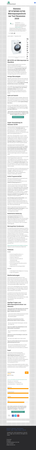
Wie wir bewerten (18, 27)
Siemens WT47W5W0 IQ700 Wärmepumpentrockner (17, 379)
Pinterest (20, 429)
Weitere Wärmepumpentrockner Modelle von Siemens (17, 245)
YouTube (15, 429)
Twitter (12, 429)
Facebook (8, 429)
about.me (24, 429)
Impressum (9, 428)
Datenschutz (14, 428)
